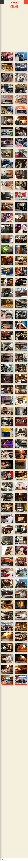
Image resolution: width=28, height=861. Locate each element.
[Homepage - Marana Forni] (14, 2)
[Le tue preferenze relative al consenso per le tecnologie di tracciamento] (2, 859)
